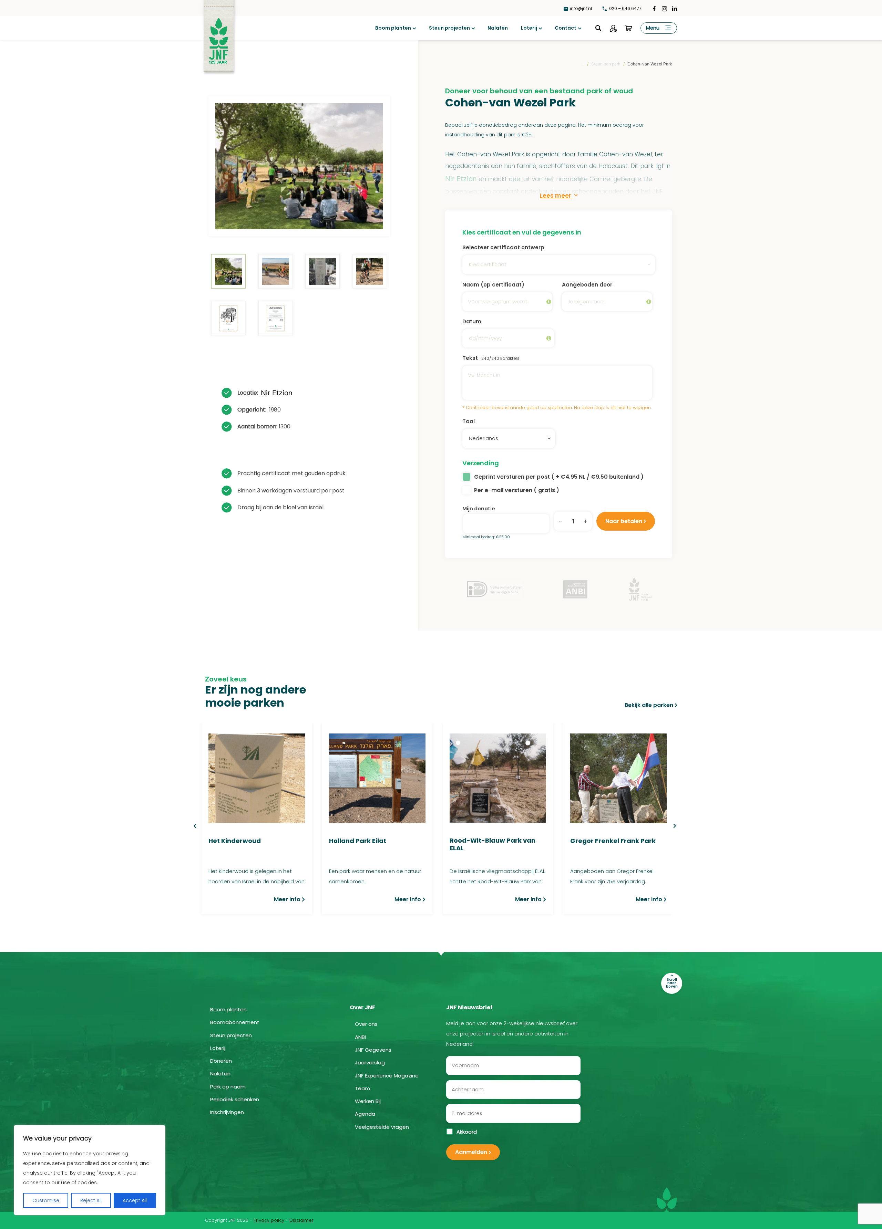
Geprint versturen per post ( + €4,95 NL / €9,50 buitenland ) (559, 477)
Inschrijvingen (227, 1112)
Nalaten (498, 27)
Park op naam (228, 1086)
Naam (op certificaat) (493, 284)
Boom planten (393, 27)
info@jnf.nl (581, 8)
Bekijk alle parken (649, 705)
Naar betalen (623, 521)
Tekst (491, 358)
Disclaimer (301, 1220)
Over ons (366, 1024)
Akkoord (467, 1131)
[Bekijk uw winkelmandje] (628, 28)
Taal (468, 421)
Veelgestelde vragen (382, 1127)
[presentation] (195, 825)
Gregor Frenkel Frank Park (613, 841)
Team (362, 1088)
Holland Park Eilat (357, 841)
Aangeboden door (587, 284)
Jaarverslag (370, 1062)
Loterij (529, 27)
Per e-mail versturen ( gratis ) (516, 490)
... (582, 63)
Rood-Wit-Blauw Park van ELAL (492, 844)
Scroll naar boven (672, 983)
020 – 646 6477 (625, 8)
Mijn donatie (478, 508)
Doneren (221, 1060)
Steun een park (606, 63)
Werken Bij (368, 1101)
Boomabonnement (234, 1022)
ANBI (360, 1037)
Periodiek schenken (234, 1099)
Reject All (91, 1200)
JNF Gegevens (373, 1049)
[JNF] (219, 31)
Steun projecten (449, 27)
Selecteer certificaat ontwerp (503, 247)
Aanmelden (471, 1152)
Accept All (135, 1200)
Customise (45, 1200)
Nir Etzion (277, 393)
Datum (471, 321)
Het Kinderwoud (234, 841)
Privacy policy (269, 1220)
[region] (89, 1170)
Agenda (365, 1113)
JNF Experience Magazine (387, 1075)
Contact (565, 27)
